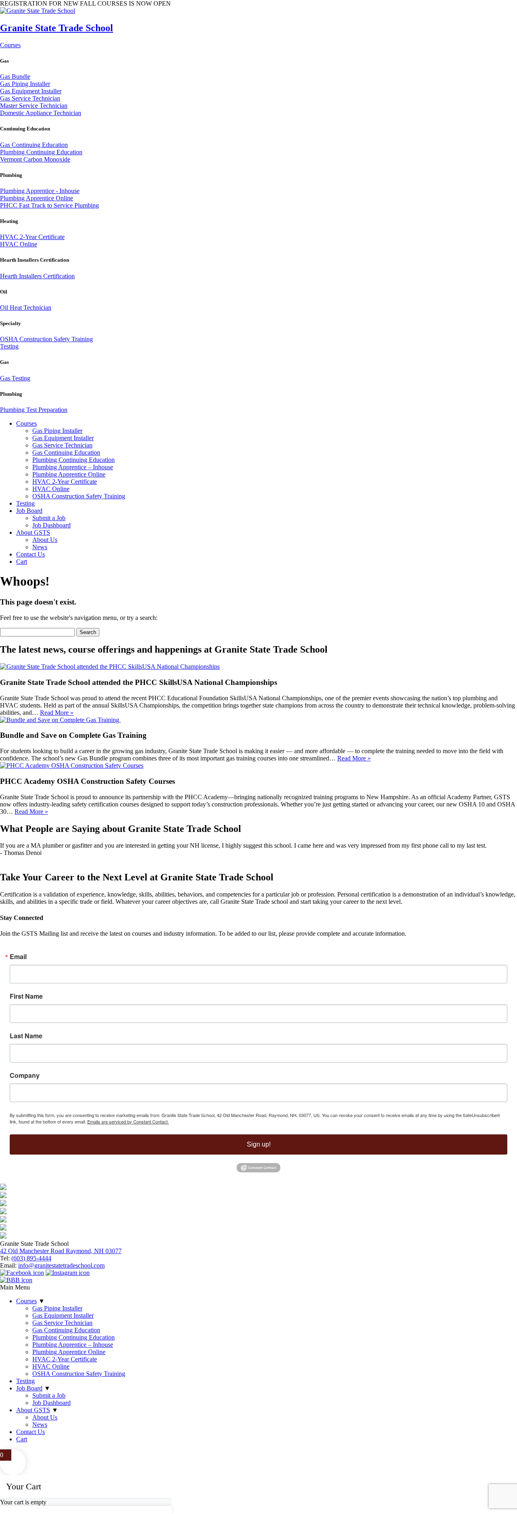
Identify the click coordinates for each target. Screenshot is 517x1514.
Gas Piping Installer (25, 83)
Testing (9, 346)
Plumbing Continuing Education (41, 152)
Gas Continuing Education (34, 144)
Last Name (26, 1036)
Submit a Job (48, 517)
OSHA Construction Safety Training (46, 339)
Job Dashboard (51, 525)
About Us (44, 539)
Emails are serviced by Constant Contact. (128, 1121)
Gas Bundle (15, 76)
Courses (10, 45)
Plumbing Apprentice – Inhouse (72, 467)
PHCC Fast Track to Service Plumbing (49, 205)
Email (18, 956)
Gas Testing (15, 378)
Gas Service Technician (30, 98)
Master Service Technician (33, 105)
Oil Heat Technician (25, 307)
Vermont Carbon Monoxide (35, 159)
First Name (26, 996)
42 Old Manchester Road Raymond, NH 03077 (61, 1250)
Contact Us (30, 554)
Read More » (57, 712)
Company (25, 1075)
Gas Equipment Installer (30, 91)
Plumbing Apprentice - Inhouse (40, 190)
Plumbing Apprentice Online (36, 198)
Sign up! (259, 1144)
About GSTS (33, 532)
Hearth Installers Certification (37, 276)
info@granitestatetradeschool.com (61, 1265)
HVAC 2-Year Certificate (32, 236)
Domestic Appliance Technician (40, 112)
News (39, 547)
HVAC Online (18, 244)
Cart (21, 561)
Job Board (29, 510)
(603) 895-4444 (31, 1258)
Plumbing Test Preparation (33, 409)
